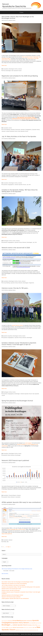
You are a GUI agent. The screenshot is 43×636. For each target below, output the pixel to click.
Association (5, 68)
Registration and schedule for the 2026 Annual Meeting (20, 76)
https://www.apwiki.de (7, 533)
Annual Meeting (6, 129)
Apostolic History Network (20, 242)
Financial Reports (13, 495)
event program (28, 443)
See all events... (5, 573)
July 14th (29, 184)
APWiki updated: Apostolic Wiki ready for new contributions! (21, 502)
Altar (4, 70)
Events (10, 127)
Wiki (8, 541)
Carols (11, 625)
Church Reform (4, 627)
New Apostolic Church (16, 70)
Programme (31, 282)
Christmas (38, 625)
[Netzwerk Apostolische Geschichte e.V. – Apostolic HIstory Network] (21, 5)
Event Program (10, 627)
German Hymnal (16, 627)
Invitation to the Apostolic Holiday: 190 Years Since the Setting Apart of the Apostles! (20, 190)
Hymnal (21, 627)
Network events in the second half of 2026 (16, 247)
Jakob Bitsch (30, 627)
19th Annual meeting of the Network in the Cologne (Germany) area (17, 568)
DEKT (7, 627)
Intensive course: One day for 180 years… (15, 288)
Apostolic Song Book (7, 335)
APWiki (4, 541)
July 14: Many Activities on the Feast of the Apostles (19, 136)
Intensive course (26, 627)
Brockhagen (8, 70)
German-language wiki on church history (16, 529)
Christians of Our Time (32, 625)
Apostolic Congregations (26, 129)
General (20, 68)
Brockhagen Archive (13, 68)
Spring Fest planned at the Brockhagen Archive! (17, 401)
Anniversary (10, 620)
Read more (4, 65)
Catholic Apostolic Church (12, 131)
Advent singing (4, 620)
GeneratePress (39, 634)
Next (9, 546)
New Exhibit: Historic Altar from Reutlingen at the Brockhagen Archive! (17, 581)
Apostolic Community (15, 129)
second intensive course (17, 325)
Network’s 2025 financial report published (15, 460)
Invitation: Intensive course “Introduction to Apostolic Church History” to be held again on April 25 (19, 343)
